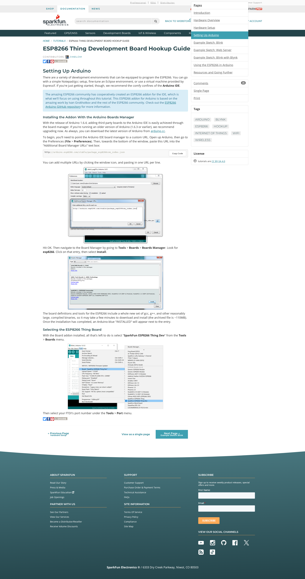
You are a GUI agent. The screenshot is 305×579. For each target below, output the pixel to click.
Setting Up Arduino (206, 35)
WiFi (236, 133)
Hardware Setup (204, 28)
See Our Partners (59, 512)
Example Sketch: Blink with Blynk (215, 57)
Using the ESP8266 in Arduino (213, 65)
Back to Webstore (178, 21)
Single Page (201, 91)
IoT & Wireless (147, 33)
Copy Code (177, 153)
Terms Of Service (133, 512)
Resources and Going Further (213, 72)
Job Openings (57, 497)
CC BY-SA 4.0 (218, 161)
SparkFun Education (61, 492)
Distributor (167, 2)
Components (172, 33)
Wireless (202, 140)
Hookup (220, 126)
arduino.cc (158, 131)
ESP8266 (201, 126)
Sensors (90, 33)
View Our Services (59, 516)
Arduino (202, 119)
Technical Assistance (135, 492)
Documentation (72, 8)
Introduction (202, 13)
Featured (53, 33)
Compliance (130, 521)
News (96, 8)
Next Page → (172, 434)
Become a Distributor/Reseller (66, 521)
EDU (153, 2)
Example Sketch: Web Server (212, 50)
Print (197, 98)
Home (46, 40)
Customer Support (252, 2)
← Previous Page (58, 434)
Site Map (128, 526)
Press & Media (57, 487)
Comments (219, 83)
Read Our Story (58, 482)
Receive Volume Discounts (64, 526)
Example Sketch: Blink (208, 42)
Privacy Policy (131, 516)
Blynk (221, 119)
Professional (138, 2)
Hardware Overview (207, 20)
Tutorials (59, 40)
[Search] (156, 21)
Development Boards (117, 33)
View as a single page (136, 434)
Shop (50, 8)
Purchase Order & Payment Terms (142, 487)
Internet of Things (211, 133)
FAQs (126, 497)
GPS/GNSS (70, 33)
